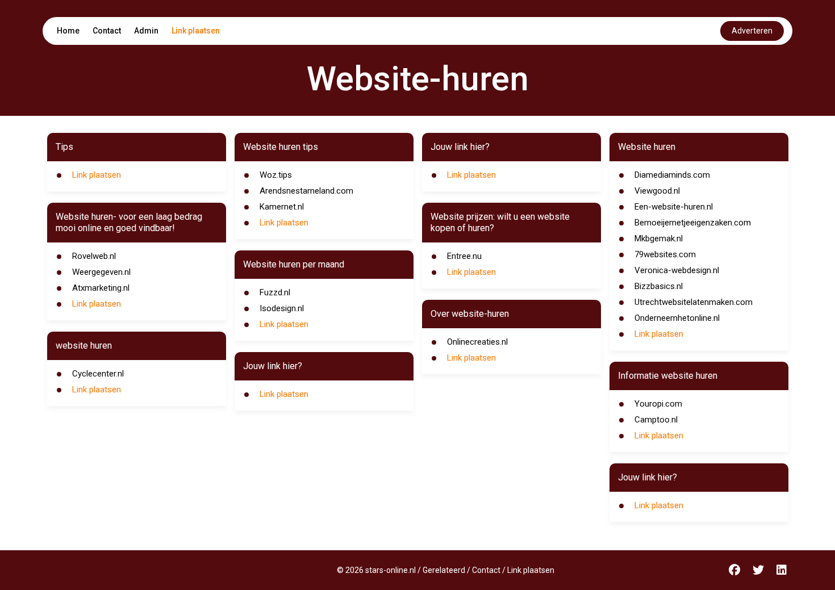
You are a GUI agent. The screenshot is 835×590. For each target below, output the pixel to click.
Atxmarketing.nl (101, 288)
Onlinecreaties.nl (477, 342)
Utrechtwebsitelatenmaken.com (693, 302)
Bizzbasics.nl (658, 286)
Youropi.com (658, 404)
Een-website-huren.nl (673, 207)
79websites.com (665, 254)
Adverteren (752, 30)
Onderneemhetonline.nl (677, 318)
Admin (146, 30)
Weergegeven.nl (101, 272)
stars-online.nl (390, 570)
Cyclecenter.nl (98, 374)
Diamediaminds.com (672, 175)
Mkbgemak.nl (658, 238)
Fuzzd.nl (275, 292)
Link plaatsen (196, 30)
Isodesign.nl (282, 308)
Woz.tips (276, 175)
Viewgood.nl (657, 191)
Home (68, 30)
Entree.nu (464, 256)
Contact (107, 30)
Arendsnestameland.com (306, 191)
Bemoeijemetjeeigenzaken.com (692, 222)
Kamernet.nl (282, 207)
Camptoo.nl (656, 420)
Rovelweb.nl (94, 256)
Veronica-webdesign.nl (676, 270)
